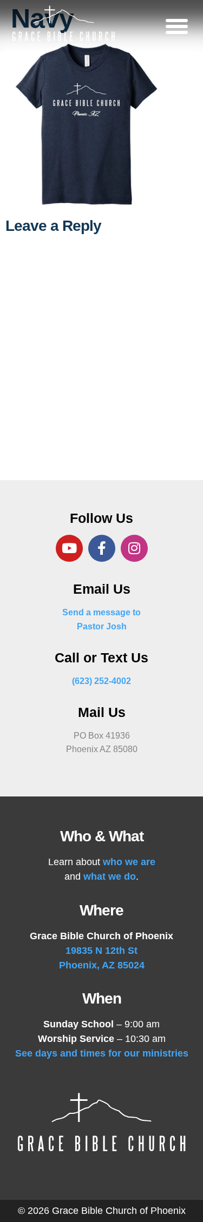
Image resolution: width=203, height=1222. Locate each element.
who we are (129, 861)
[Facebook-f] (101, 548)
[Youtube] (69, 548)
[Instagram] (134, 548)
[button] (177, 26)
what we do (109, 876)
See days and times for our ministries (101, 1053)
